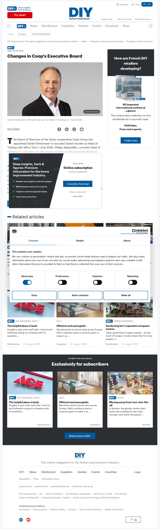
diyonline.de (25, 486)
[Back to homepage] (80, 455)
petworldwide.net (60, 486)
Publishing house (50, 478)
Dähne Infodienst (54, 493)
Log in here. (77, 196)
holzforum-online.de (82, 486)
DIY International (27, 493)
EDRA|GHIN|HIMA (41, 34)
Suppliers (66, 471)
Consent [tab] (33, 240)
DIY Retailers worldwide (78, 493)
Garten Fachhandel (29, 497)
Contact (72, 509)
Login (149, 4)
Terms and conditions (90, 509)
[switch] (62, 282)
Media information (114, 509)
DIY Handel (121, 493)
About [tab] (126, 240)
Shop (137, 4)
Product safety (57, 509)
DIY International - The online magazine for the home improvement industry (42, 41)
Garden (82, 471)
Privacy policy (40, 509)
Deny (34, 295)
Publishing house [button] (142, 19)
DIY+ (22, 471)
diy (40, 493)
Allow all (125, 295)
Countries (111, 471)
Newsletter (124, 4)
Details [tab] (80, 240)
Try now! (20, 15)
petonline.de (41, 486)
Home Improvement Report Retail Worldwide (96, 497)
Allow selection (80, 295)
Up (135, 519)
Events (96, 471)
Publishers (24, 509)
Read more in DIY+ (80, 435)
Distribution (48, 471)
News (84, 41)
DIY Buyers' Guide (103, 493)
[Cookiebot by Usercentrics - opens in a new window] (134, 231)
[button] (59, 129)
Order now (130, 140)
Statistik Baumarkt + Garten (56, 497)
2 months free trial (78, 183)
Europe (22, 34)
